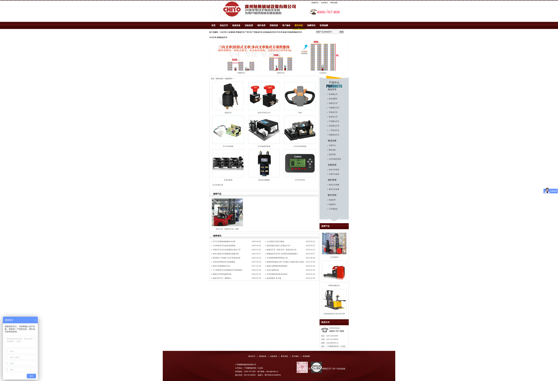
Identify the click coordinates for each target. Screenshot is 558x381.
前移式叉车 (333, 103)
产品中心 (334, 82)
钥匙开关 (228, 113)
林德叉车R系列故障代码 (222, 274)
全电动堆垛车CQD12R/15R (334, 314)
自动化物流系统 (335, 159)
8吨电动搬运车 (334, 285)
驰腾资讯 (311, 25)
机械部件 (332, 204)
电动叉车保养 (334, 189)
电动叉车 (224, 25)
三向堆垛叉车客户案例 (275, 242)
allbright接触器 (264, 180)
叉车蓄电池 (333, 209)
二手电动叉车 (334, 130)
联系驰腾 (324, 25)
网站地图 (333, 3)
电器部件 (229, 79)
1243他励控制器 (264, 146)
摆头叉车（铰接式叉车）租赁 (227, 229)
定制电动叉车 (334, 126)
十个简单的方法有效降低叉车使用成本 (227, 270)
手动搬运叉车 (334, 121)
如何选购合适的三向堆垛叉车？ (279, 246)
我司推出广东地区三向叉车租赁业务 (226, 258)
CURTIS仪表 (300, 180)
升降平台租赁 (334, 174)
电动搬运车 (333, 94)
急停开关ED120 (264, 113)
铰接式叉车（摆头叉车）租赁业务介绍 (281, 250)
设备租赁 (249, 25)
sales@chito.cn (332, 343)
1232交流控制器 (300, 146)
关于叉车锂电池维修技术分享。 (225, 242)
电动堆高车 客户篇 (274, 278)
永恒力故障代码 (273, 270)
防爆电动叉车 (334, 135)
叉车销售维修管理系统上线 (277, 258)
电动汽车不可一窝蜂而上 (222, 278)
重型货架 (332, 150)
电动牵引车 (333, 117)
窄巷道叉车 (333, 112)
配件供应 (299, 25)
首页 (213, 25)
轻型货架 (332, 154)
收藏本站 (314, 3)
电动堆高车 (333, 99)
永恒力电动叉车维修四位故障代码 (226, 254)
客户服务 (286, 25)
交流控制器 (228, 180)
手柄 (300, 113)
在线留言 (324, 3)
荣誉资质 (274, 25)
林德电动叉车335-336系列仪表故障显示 (282, 254)
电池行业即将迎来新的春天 (277, 266)
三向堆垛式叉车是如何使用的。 (225, 246)
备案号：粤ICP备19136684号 (269, 375)
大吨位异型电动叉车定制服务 (224, 262)
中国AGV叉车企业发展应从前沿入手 (227, 250)
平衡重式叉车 (334, 108)
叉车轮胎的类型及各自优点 (277, 274)
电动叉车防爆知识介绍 (221, 266)
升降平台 (332, 145)
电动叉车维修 (334, 185)
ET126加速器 (228, 146)
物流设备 (236, 25)
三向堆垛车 (334, 257)
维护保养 (261, 25)
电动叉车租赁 (334, 170)
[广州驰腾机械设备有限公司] (226, 11)
